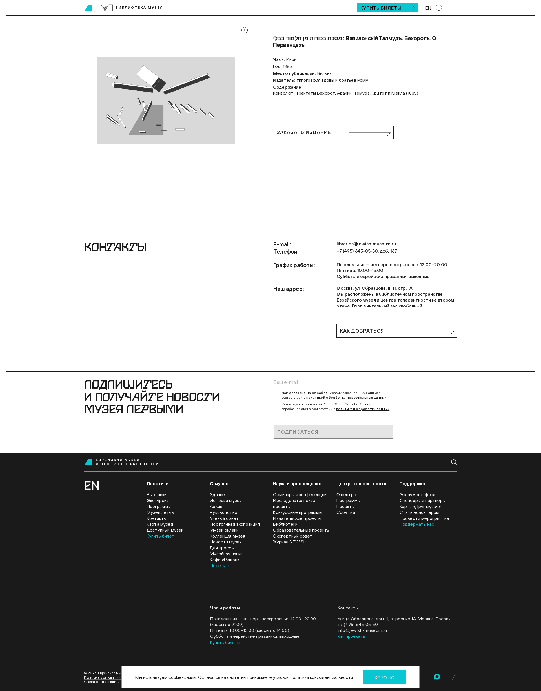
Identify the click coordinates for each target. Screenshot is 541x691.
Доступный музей (165, 529)
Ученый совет (224, 518)
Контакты (157, 518)
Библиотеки (285, 524)
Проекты (345, 506)
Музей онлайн (224, 529)
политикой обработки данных (362, 409)
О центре (346, 494)
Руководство (223, 512)
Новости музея (226, 541)
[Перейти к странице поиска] (439, 8)
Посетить (220, 565)
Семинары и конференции (300, 494)
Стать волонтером (420, 512)
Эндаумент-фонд (418, 494)
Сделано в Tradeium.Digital (105, 682)
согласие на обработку (310, 393)
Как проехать (351, 636)
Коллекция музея (227, 535)
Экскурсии (158, 500)
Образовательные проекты (301, 529)
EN (428, 7)
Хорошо (384, 677)
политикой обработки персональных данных (346, 398)
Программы (159, 506)
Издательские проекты (297, 518)
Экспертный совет (292, 535)
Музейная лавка (226, 553)
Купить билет (160, 535)
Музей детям (161, 512)
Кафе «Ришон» (225, 559)
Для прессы (222, 547)
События (345, 512)
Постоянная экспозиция (235, 524)
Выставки (157, 494)
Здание (217, 494)
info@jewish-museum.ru (362, 630)
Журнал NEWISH (290, 541)
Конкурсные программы (297, 512)
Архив (216, 506)
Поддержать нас (417, 524)
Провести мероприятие (424, 518)
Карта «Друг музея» (420, 506)
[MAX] (437, 677)
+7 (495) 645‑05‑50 (358, 624)
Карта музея (160, 524)
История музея (226, 500)
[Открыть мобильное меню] (452, 8)
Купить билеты (380, 7)
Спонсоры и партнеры (422, 500)
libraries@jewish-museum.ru (366, 243)
